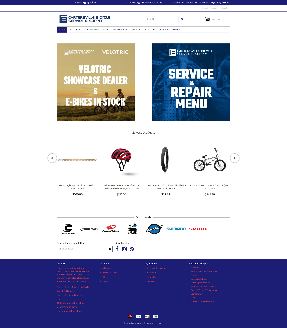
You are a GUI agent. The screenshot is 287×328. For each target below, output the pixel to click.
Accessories (119, 29)
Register (225, 8)
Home (62, 29)
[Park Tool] (154, 229)
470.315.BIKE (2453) (68, 307)
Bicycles (74, 29)
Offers (106, 277)
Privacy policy (197, 294)
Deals (163, 29)
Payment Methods (199, 279)
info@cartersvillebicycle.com (73, 303)
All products (108, 268)
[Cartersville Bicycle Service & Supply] (99, 19)
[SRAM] (198, 229)
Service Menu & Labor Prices (204, 271)
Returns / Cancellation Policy (203, 286)
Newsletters (152, 281)
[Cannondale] (68, 229)
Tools (135, 29)
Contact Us (195, 275)
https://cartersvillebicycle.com (70, 311)
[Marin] (133, 229)
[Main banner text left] (96, 82)
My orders (151, 272)
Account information (156, 268)
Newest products (110, 272)
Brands (176, 29)
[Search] (182, 19)
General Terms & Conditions (204, 290)
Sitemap (194, 297)
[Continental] (89, 229)
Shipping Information (200, 283)
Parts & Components (96, 29)
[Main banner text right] (191, 82)
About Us (195, 267)
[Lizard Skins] (111, 229)
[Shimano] (176, 229)
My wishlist (152, 277)
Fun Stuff (150, 29)
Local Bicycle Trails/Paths (202, 301)
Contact (204, 8)
